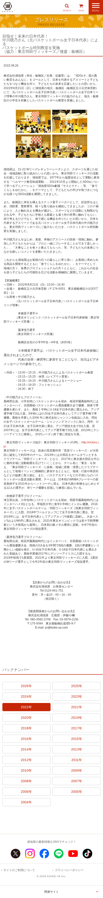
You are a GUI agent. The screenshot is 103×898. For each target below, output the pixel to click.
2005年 (76, 792)
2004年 (26, 802)
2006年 (26, 792)
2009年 (76, 770)
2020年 (26, 718)
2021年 (76, 707)
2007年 (76, 781)
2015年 (76, 739)
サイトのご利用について (19, 870)
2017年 (76, 728)
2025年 (76, 686)
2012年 (26, 760)
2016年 (26, 739)
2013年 (76, 749)
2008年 (26, 781)
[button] (67, 7)
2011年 (76, 760)
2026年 (26, 686)
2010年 (26, 770)
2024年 (26, 696)
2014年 (26, 749)
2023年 (76, 696)
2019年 (76, 718)
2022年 (26, 707)
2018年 (26, 728)
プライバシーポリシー (69, 870)
